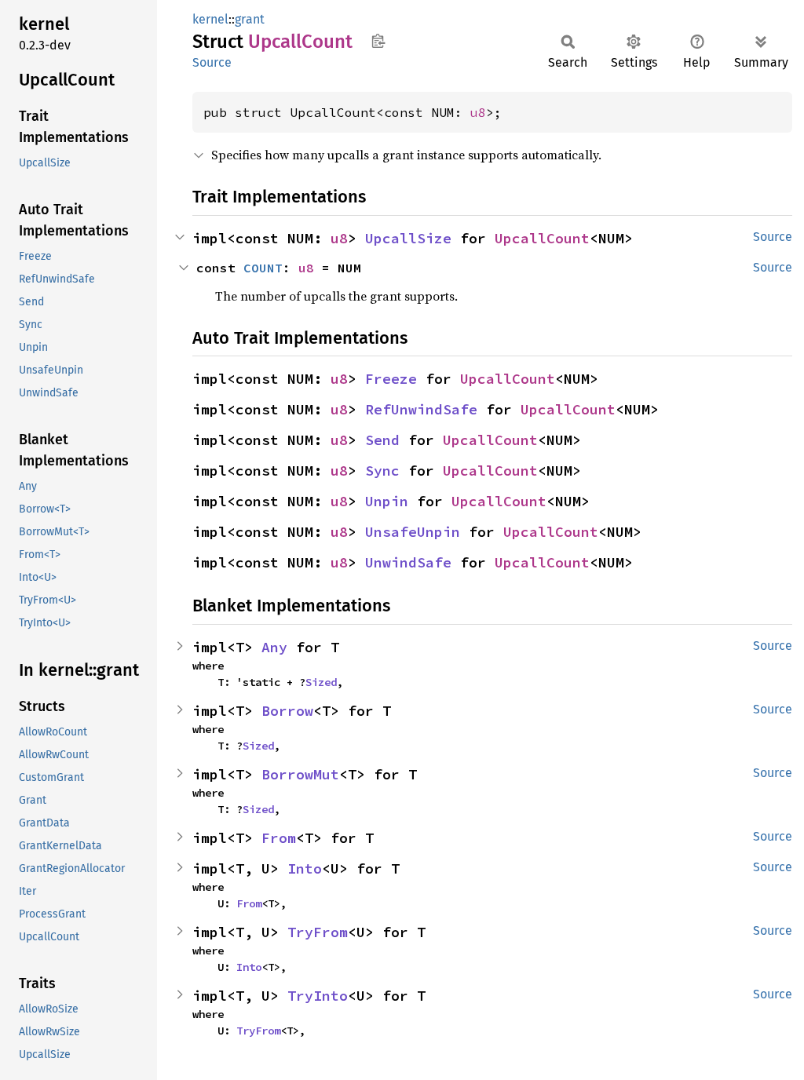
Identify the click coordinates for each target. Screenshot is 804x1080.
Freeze (391, 379)
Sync (382, 471)
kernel (210, 19)
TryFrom (317, 932)
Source (212, 62)
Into (304, 868)
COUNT (263, 267)
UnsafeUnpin (412, 532)
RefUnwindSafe (421, 409)
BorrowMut (300, 774)
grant (250, 19)
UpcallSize (408, 238)
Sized (321, 682)
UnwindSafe (408, 562)
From (278, 838)
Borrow (287, 711)
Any (274, 647)
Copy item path (378, 40)
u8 (478, 112)
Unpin (386, 501)
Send (382, 440)
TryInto (317, 996)
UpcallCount (542, 238)
